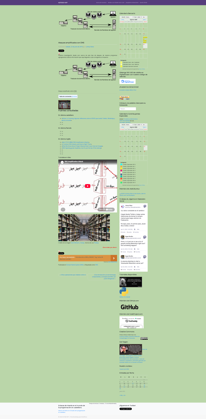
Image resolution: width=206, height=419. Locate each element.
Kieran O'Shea (142, 69)
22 (144, 385)
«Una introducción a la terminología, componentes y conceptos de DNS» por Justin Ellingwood (104, 277)
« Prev (122, 19)
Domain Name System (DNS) (75, 265)
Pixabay (96, 243)
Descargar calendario (125, 122)
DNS (96, 265)
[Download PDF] (59, 53)
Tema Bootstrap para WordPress (78, 417)
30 (120, 388)
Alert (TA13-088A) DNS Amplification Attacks (75, 142)
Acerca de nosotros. (101, 2)
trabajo (82, 243)
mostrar (74, 96)
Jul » (125, 395)
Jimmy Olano (90, 47)
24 (124, 387)
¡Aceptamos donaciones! (132, 2)
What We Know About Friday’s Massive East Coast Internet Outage (82, 146)
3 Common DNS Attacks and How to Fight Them (76, 144)
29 (144, 387)
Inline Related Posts (112, 261)
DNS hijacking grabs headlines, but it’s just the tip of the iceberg (81, 148)
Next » (144, 19)
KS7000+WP (62, 2)
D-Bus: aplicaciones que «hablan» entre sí (73, 275)
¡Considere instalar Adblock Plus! (127, 90)
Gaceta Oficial (143, 2)
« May (121, 395)
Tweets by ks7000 (124, 369)
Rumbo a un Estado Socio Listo (116, 2)
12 (132, 383)
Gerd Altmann (75, 243)
